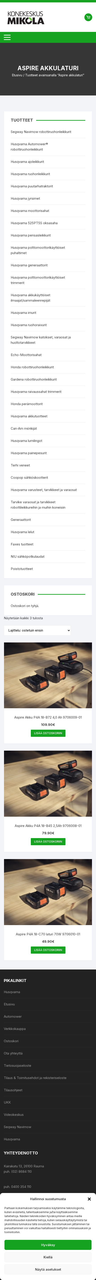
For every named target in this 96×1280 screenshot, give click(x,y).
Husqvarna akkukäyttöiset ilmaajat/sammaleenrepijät (30, 297)
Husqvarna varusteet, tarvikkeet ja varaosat (44, 490)
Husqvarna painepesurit (29, 453)
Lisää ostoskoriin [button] (48, 733)
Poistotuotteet (22, 569)
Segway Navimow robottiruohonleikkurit (41, 132)
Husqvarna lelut (22, 532)
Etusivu (17, 75)
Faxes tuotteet (22, 544)
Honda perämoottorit (27, 404)
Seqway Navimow (17, 1127)
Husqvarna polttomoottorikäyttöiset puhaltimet (38, 250)
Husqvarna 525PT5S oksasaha (34, 223)
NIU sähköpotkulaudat (27, 556)
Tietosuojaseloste (17, 1065)
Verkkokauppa (15, 1029)
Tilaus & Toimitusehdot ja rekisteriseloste (35, 1078)
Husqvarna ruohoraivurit (29, 325)
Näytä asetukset (48, 1269)
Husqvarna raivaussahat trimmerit (36, 391)
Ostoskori (11, 1041)
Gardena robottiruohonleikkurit (34, 379)
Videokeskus (14, 1114)
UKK (7, 1102)
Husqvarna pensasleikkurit (31, 235)
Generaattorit (21, 520)
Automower (13, 1016)
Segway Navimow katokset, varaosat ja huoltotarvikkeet (41, 340)
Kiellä (48, 1257)
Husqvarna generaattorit (29, 265)
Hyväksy (48, 1245)
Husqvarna (12, 992)
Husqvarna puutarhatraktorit (32, 186)
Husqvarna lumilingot (26, 441)
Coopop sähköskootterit (29, 477)
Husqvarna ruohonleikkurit (30, 174)
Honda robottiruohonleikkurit (32, 367)
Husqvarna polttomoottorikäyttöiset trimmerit (38, 280)
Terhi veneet (20, 465)
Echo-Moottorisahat (26, 355)
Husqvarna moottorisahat (30, 211)
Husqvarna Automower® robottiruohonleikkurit (29, 146)
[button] (89, 1199)
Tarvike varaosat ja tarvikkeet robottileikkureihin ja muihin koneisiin (38, 505)
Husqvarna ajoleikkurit (27, 161)
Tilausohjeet (13, 1090)
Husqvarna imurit (23, 313)
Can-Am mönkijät (24, 428)
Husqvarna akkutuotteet (29, 416)
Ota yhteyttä (13, 1053)
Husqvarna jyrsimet (25, 198)
